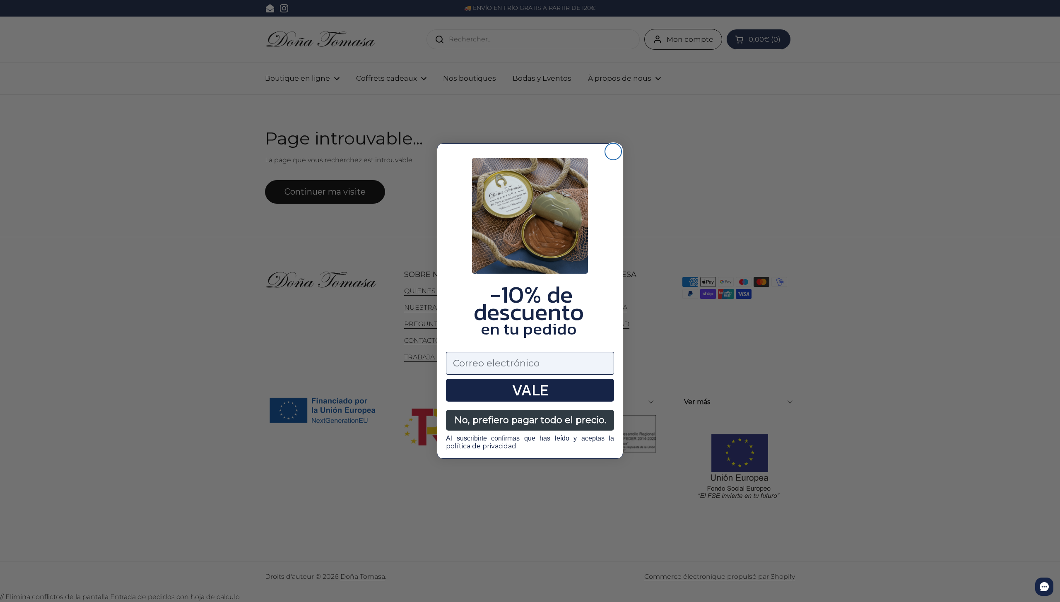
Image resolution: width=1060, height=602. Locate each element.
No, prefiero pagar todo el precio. (530, 420)
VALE (530, 390)
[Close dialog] (613, 151)
